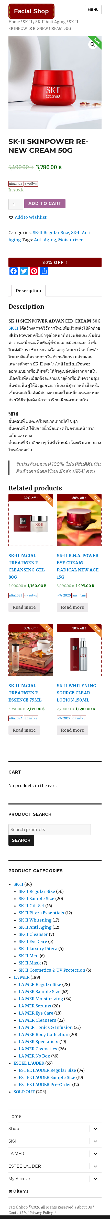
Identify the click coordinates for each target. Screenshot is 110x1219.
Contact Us (17, 1213)
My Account (20, 1178)
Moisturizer (70, 239)
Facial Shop (31, 11)
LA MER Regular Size (40, 984)
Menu (93, 9)
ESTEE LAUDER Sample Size (47, 1077)
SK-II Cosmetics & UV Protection (52, 970)
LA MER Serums (35, 1005)
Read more (24, 607)
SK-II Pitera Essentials (41, 912)
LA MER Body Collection (43, 1034)
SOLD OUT (24, 1091)
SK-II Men (29, 955)
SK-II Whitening (35, 920)
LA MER (21, 977)
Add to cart (44, 203)
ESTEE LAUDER (29, 1063)
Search (21, 840)
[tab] (28, 290)
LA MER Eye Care (36, 1013)
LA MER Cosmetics (38, 1048)
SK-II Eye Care (33, 941)
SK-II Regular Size (51, 232)
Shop (13, 1128)
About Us (84, 1207)
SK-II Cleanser (33, 934)
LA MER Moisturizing (41, 998)
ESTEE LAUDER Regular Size (47, 1070)
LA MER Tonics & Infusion (46, 1027)
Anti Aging (45, 239)
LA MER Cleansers (37, 1020)
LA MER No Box (34, 1056)
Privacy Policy (41, 1213)
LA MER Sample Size (39, 991)
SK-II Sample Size (36, 898)
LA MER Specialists (38, 1041)
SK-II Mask (30, 962)
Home (14, 22)
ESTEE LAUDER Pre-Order (45, 1084)
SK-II (27, 22)
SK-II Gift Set (31, 905)
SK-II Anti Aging (50, 22)
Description (28, 290)
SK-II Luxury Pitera (38, 948)
